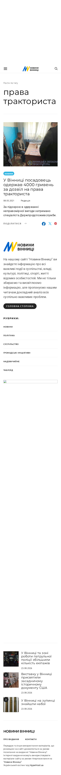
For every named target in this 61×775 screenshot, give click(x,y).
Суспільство (11, 344)
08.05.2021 (8, 200)
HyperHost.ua (36, 765)
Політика (9, 335)
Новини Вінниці (19, 731)
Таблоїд (8, 370)
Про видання (11, 739)
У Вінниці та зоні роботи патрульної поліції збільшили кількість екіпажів (36, 658)
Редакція (25, 200)
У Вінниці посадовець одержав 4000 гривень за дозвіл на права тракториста (28, 187)
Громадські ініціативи (16, 352)
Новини (9, 173)
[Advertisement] (30, 32)
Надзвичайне (11, 361)
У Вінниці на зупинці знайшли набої (38, 702)
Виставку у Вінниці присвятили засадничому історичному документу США (36, 681)
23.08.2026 (26, 668)
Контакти (31, 739)
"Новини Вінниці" (12, 762)
